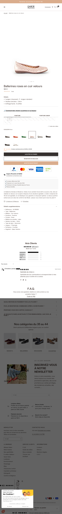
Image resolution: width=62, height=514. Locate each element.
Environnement (8, 461)
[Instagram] (23, 481)
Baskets (10, 351)
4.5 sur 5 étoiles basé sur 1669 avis (39, 513)
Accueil (5, 13)
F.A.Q (24, 447)
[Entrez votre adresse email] (48, 395)
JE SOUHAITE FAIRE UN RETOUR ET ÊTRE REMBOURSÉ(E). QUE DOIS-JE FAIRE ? (27, 314)
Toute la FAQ (31, 296)
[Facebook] (19, 481)
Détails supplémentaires (12, 206)
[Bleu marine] (48, 134)
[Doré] (40, 134)
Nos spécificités (8, 452)
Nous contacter (27, 452)
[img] (24, 269)
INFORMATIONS (42, 444)
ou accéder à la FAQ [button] (38, 434)
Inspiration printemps (10, 471)
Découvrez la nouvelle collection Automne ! (42, 1)
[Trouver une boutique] (52, 7)
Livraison (39, 447)
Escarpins (52, 351)
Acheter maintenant (31, 163)
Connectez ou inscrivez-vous (14, 175)
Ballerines (24, 351)
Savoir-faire (7, 457)
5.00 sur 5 (35, 247)
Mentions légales (42, 452)
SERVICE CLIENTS (28, 444)
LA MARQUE (8, 444)
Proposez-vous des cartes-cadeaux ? (18, 310)
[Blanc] (15, 143)
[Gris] (7, 134)
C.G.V (38, 454)
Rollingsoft (7, 473)
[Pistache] (24, 134)
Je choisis (9, 506)
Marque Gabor (8, 447)
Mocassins (38, 351)
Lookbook (7, 459)
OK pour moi (25, 506)
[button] (3, 511)
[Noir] (7, 143)
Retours (39, 449)
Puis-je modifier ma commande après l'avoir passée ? (24, 306)
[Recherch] (55, 7)
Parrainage (7, 464)
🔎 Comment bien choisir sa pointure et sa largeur (20, 110)
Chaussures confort (10, 468)
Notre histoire (8, 449)
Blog (5, 466)
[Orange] (15, 134)
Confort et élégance (10, 475)
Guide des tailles (28, 449)
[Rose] (32, 134)
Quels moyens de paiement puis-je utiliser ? (20, 302)
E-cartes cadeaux (9, 454)
